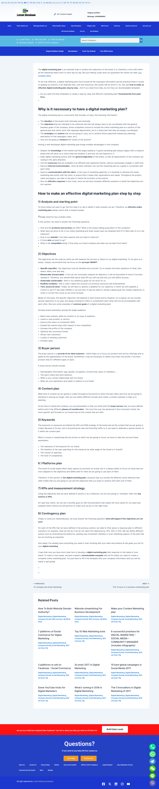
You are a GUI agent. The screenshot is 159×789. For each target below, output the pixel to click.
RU (77, 3)
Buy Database (94, 31)
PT (71, 3)
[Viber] (152, 783)
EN (25, 3)
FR (31, 3)
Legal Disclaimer (107, 765)
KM (47, 3)
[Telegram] (152, 761)
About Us (22, 765)
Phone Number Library (59, 26)
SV (83, 3)
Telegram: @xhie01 (93, 13)
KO (50, 3)
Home (9, 26)
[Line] (152, 776)
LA (56, 3)
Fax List (82, 31)
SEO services (57, 619)
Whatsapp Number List (40, 26)
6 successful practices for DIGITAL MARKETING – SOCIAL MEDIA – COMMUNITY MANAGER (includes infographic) (125, 638)
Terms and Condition (70, 765)
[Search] (140, 40)
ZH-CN (10, 3)
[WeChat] (152, 768)
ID (39, 3)
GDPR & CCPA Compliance (89, 765)
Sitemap (50, 770)
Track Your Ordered (88, 51)
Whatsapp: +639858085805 (96, 16)
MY (65, 3)
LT (62, 3)
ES (80, 3)
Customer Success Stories (27, 770)
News (41, 770)
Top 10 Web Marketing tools (90, 631)
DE (34, 3)
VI (89, 3)
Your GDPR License (106, 51)
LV (59, 3)
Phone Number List (22, 26)
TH (86, 3)
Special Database (76, 26)
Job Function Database (67, 31)
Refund (56, 765)
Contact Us (32, 765)
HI (37, 3)
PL (68, 3)
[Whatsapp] (152, 754)
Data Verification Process (125, 765)
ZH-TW (17, 3)
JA (44, 3)
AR (2, 3)
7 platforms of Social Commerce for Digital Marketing (50, 635)
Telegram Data (91, 26)
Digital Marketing (45, 616)
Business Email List (131, 26)
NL (22, 3)
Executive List (147, 26)
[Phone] (152, 747)
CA (5, 3)
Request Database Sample (55, 51)
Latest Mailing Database (43, 781)
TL (28, 3)
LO (53, 3)
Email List (117, 26)
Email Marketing (131, 619)
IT (41, 3)
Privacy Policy (45, 765)
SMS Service (105, 26)
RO (74, 3)
